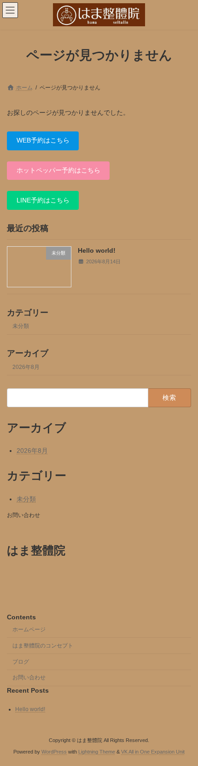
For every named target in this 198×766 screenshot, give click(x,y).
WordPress (54, 751)
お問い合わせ (23, 515)
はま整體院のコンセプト (42, 645)
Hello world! (97, 250)
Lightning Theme (96, 751)
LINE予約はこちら (43, 199)
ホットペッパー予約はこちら (58, 170)
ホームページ (29, 629)
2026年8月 (26, 367)
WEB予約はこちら (43, 140)
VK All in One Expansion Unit (153, 751)
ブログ (20, 662)
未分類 (20, 326)
